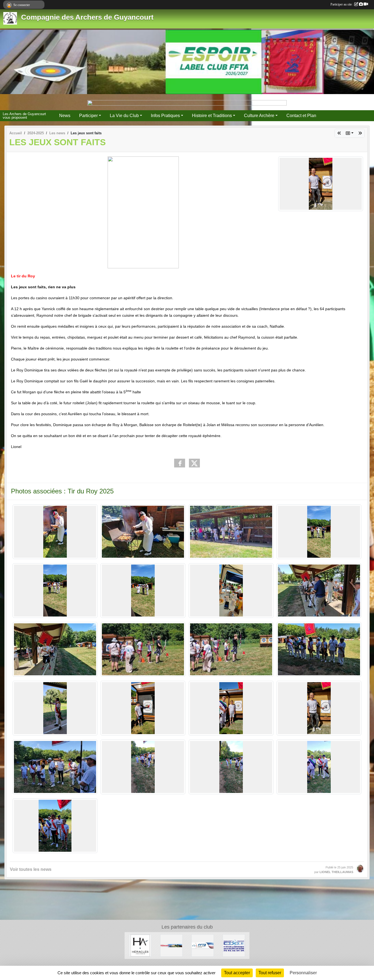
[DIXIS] (234, 945)
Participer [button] (88, 115)
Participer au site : (342, 4)
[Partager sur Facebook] (179, 463)
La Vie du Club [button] (124, 115)
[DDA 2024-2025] (360, 133)
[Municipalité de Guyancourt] (171, 945)
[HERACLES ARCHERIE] (140, 945)
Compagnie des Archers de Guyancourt (87, 17)
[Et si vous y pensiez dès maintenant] (339, 133)
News (64, 115)
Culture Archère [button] (259, 115)
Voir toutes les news (30, 869)
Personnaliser (303, 972)
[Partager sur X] (194, 463)
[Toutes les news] (349, 133)
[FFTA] (202, 945)
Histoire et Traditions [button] (212, 115)
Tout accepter (237, 972)
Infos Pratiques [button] (165, 115)
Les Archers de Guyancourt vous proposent (24, 115)
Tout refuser (269, 972)
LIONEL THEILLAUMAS (336, 872)
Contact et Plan (301, 115)
